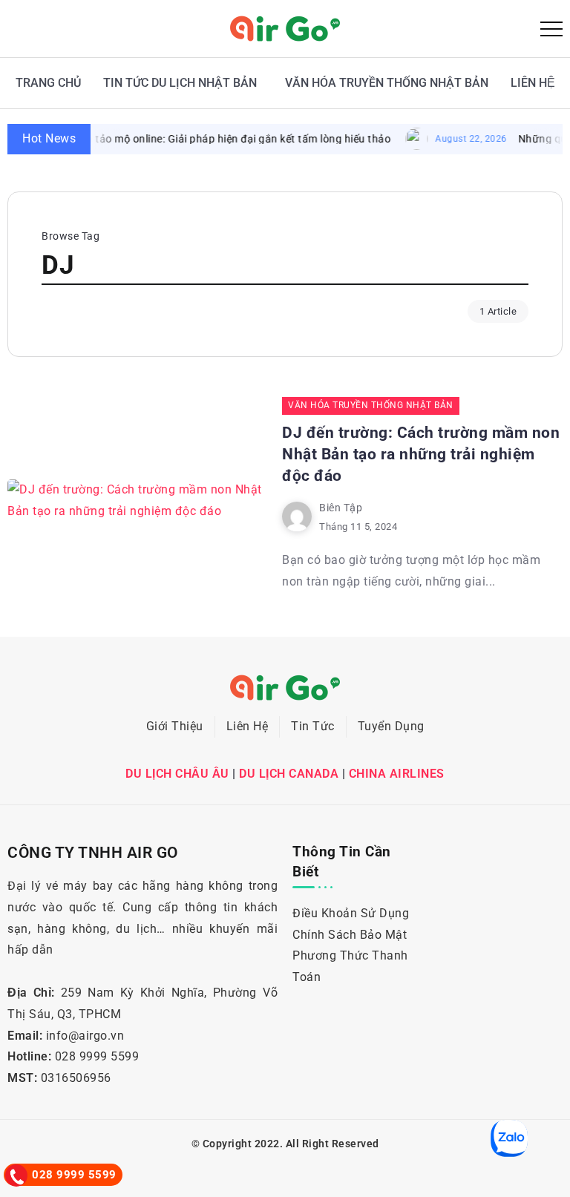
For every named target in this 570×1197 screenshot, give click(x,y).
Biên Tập (340, 508)
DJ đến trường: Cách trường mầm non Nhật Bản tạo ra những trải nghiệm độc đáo (421, 454)
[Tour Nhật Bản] (285, 28)
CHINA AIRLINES (397, 774)
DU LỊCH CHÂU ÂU (177, 774)
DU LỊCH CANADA (288, 774)
